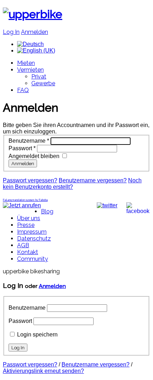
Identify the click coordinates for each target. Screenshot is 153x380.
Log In (11, 32)
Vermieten (30, 69)
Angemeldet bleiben (34, 156)
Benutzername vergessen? (93, 180)
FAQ (23, 90)
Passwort (22, 148)
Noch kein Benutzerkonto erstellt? (72, 183)
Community (32, 258)
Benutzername (29, 141)
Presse (26, 225)
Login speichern (37, 334)
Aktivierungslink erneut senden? (43, 371)
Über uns (28, 218)
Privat (38, 76)
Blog (47, 211)
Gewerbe (43, 83)
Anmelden (34, 32)
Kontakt (27, 252)
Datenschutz (34, 238)
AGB (23, 245)
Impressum (32, 231)
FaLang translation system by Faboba (25, 200)
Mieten (26, 63)
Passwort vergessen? (30, 180)
